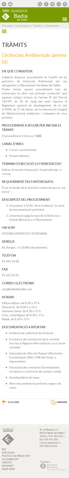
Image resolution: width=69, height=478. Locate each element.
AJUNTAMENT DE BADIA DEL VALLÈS (15, 15)
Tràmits (37, 26)
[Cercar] (39, 3)
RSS (4, 449)
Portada (7, 26)
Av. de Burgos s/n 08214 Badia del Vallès (52, 431)
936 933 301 (51, 439)
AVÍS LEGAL (8, 452)
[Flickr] (58, 3)
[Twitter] (51, 3)
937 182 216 (55, 436)
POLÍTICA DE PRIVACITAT (16, 456)
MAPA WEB (8, 469)
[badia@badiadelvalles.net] (9, 3)
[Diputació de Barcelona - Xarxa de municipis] (52, 469)
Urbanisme (22, 26)
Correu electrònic (49, 442)
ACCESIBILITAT (10, 459)
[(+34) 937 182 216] (4, 3)
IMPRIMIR (62, 402)
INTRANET (8, 465)
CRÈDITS (7, 462)
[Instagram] (64, 3)
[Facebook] (45, 3)
